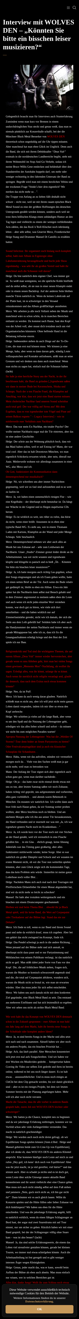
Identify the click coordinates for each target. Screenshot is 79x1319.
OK (39, 1309)
